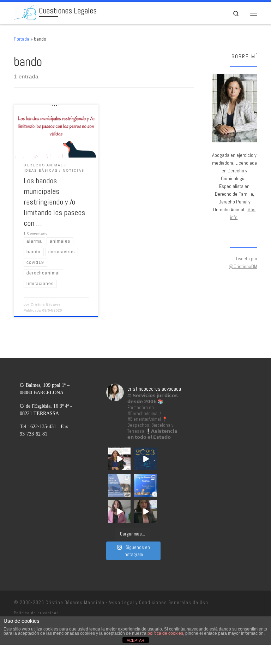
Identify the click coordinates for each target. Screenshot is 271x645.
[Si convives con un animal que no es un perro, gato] (119, 511)
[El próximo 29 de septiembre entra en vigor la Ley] (145, 511)
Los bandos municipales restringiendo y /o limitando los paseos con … (54, 202)
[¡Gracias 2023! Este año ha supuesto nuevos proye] (145, 459)
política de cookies (165, 633)
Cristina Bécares (46, 304)
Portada (21, 39)
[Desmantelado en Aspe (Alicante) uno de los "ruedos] (119, 459)
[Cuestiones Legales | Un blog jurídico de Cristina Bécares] (25, 12)
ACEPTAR (135, 640)
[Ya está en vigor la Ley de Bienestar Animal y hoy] (145, 485)
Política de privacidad (36, 612)
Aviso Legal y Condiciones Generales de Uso (158, 602)
